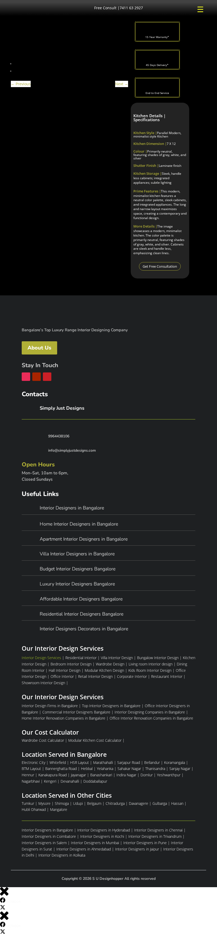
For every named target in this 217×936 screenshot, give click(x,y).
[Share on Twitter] (17, 71)
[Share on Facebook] (17, 63)
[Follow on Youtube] (36, 376)
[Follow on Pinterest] (47, 376)
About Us (39, 347)
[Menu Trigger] (200, 9)
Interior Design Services (41, 657)
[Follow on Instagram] (26, 376)
